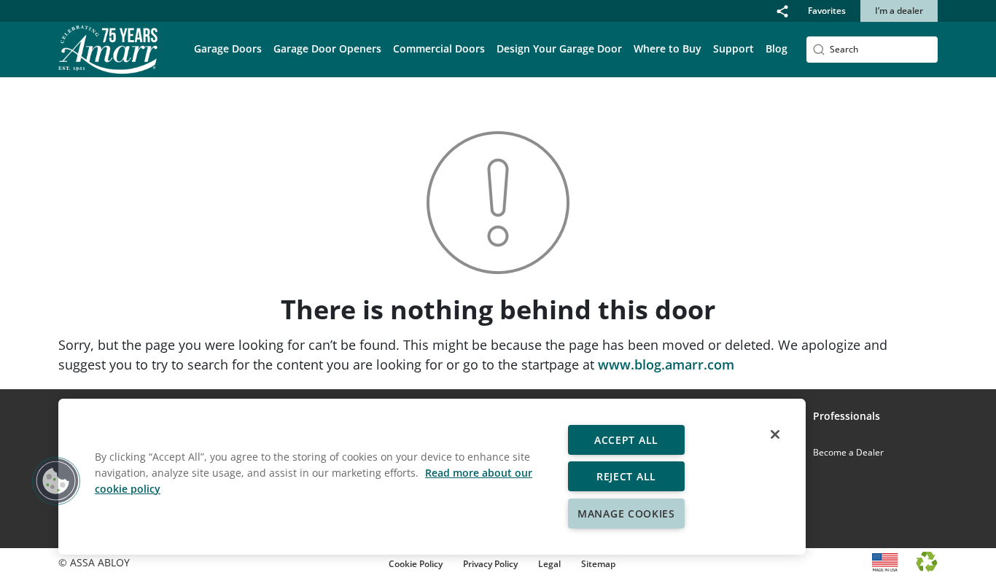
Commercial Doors (439, 48)
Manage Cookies (626, 513)
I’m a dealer (899, 10)
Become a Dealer (848, 452)
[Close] (775, 434)
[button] (782, 11)
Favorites (827, 10)
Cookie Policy (416, 564)
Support (733, 48)
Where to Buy (667, 48)
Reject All (626, 476)
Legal (549, 564)
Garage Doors (228, 48)
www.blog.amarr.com (666, 364)
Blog (776, 48)
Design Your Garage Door (559, 48)
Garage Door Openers (327, 48)
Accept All (626, 440)
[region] (432, 477)
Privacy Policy (490, 564)
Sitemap (598, 564)
